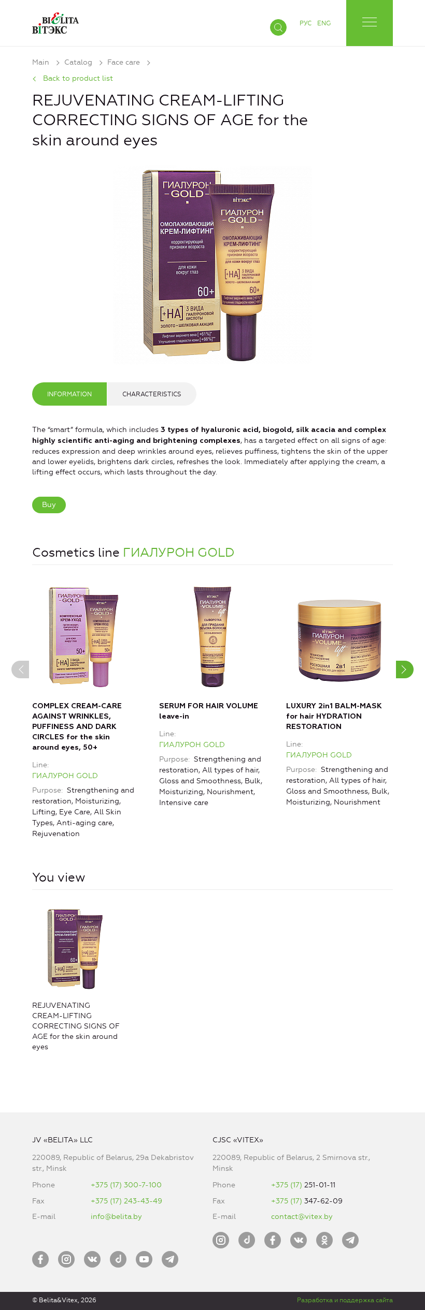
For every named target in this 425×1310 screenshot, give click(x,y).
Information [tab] (69, 394)
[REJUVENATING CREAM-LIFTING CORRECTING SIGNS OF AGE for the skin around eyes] (212, 263)
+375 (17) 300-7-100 (126, 1185)
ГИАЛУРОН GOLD (179, 552)
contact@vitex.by (302, 1216)
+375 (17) (287, 1185)
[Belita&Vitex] (55, 21)
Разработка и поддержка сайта (345, 1300)
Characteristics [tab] (151, 394)
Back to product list (78, 78)
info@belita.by (116, 1216)
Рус (305, 23)
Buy (49, 504)
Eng (324, 23)
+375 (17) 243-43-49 (126, 1201)
